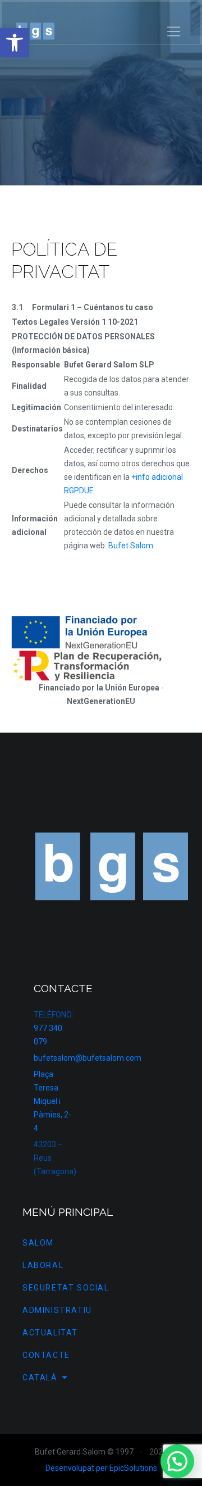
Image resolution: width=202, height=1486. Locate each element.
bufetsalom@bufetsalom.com (87, 1057)
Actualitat (50, 1332)
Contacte (46, 1355)
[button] (14, 42)
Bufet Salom (130, 545)
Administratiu (57, 1310)
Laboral (42, 1265)
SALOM (38, 1242)
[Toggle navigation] (173, 32)
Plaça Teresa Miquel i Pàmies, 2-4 (52, 1101)
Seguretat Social (65, 1287)
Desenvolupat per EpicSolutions (101, 1468)
